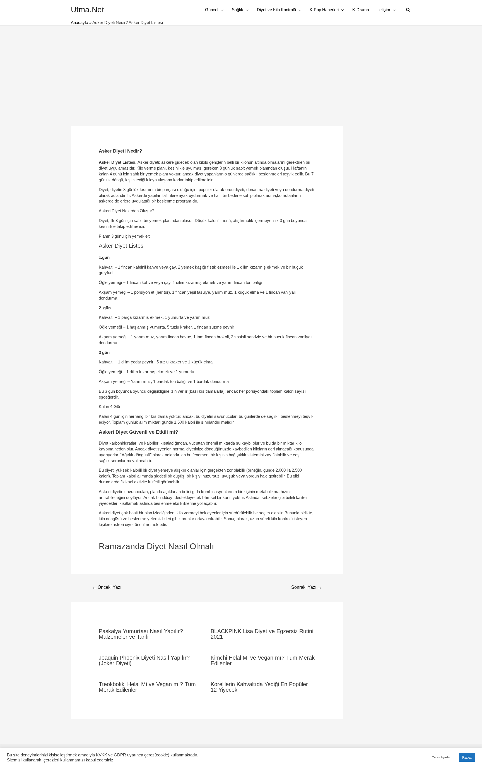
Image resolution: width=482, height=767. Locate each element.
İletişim (383, 9)
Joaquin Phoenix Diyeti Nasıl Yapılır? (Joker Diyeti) (144, 660)
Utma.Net (87, 9)
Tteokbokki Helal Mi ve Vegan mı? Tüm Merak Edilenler (147, 687)
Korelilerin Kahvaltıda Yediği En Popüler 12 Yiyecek (259, 687)
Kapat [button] (467, 757)
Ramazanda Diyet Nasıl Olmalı (156, 546)
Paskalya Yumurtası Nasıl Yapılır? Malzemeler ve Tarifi (141, 634)
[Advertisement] (241, 67)
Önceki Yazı (106, 587)
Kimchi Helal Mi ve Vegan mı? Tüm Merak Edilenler (263, 660)
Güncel (211, 9)
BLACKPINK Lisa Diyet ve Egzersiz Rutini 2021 (262, 634)
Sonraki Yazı (306, 587)
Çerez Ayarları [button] (441, 757)
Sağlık (237, 9)
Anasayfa (79, 22)
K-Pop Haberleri (324, 9)
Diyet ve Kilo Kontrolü (276, 9)
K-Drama (360, 9)
